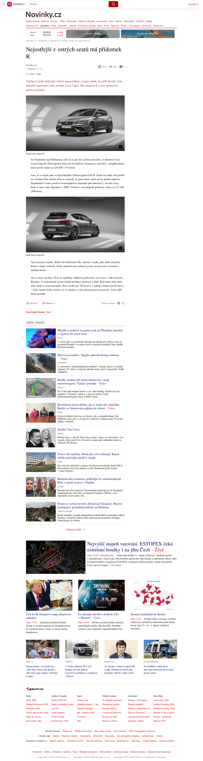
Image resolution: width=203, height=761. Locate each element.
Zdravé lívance (109, 708)
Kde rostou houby (102, 731)
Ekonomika (129, 21)
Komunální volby (34, 721)
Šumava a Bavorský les (139, 708)
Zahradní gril (148, 736)
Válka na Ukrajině (86, 21)
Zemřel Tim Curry (69, 429)
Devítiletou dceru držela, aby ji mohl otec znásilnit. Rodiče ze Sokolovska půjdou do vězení (89, 406)
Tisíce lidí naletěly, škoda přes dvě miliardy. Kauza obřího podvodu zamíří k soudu (88, 456)
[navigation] (3, 4)
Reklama (57, 752)
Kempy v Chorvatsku (137, 700)
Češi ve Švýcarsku (136, 712)
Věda (53, 25)
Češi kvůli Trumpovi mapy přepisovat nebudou (48, 616)
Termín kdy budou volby (37, 712)
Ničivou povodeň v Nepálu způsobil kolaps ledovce (88, 355)
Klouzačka (110, 736)
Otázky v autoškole (162, 717)
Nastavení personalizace (159, 752)
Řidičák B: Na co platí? (164, 712)
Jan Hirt (55, 708)
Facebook (37, 752)
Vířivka (159, 736)
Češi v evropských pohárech (142, 731)
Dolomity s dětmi (136, 721)
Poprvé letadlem (135, 704)
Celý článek (115, 565)
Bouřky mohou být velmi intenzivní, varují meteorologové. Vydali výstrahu (83, 381)
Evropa (61, 487)
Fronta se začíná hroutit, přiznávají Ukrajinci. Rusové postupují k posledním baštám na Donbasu (90, 505)
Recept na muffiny (110, 704)
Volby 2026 (31, 700)
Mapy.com (67, 731)
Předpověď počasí (83, 731)
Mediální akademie (88, 752)
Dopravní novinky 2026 (164, 708)
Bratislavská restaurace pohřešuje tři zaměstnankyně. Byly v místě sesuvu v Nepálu (90, 480)
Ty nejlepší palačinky (112, 700)
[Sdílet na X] (123, 303)
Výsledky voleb (33, 708)
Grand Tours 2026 (60, 721)
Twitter (47, 752)
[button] (75, 123)
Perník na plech (109, 721)
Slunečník (98, 736)
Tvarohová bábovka (111, 712)
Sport (99, 25)
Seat (49, 312)
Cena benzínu (120, 731)
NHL (79, 721)
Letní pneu (109, 741)
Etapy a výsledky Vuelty (62, 704)
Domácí (54, 21)
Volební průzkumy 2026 (37, 704)
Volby (62, 21)
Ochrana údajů (121, 752)
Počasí (124, 25)
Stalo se (45, 21)
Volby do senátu (33, 717)
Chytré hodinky (150, 741)
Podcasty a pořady (87, 25)
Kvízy (106, 25)
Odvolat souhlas (137, 752)
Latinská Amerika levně (139, 717)
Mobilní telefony (57, 741)
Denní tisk (146, 25)
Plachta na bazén (70, 736)
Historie (72, 25)
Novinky (29, 65)
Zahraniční (72, 21)
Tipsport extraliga (85, 708)
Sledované (158, 25)
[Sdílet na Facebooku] (118, 303)
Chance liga (82, 700)
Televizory (135, 741)
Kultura (118, 21)
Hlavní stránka (33, 21)
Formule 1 (82, 717)
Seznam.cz (193, 4)
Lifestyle (140, 21)
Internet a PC (32, 25)
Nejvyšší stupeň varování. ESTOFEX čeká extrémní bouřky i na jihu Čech (130, 546)
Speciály (115, 25)
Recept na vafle (109, 717)
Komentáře (102, 21)
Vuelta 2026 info (59, 700)
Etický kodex (105, 752)
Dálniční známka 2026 (163, 704)
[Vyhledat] (113, 4)
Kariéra (66, 752)
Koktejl (149, 21)
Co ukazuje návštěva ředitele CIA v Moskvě (98, 616)
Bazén (56, 736)
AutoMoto (44, 25)
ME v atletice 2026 (85, 712)
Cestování (62, 25)
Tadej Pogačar (58, 712)
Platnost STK (159, 721)
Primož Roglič (57, 717)
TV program (134, 25)
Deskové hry (123, 741)
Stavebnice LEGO (75, 741)
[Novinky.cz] (44, 15)
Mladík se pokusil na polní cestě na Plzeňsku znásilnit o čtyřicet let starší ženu (90, 332)
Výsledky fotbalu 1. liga (88, 704)
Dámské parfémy (94, 741)
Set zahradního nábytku (128, 736)
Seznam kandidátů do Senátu (148, 614)
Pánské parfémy (167, 741)
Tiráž (75, 752)
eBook (104, 66)
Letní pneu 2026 (161, 700)
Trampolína (85, 736)
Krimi (111, 21)
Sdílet (114, 66)
